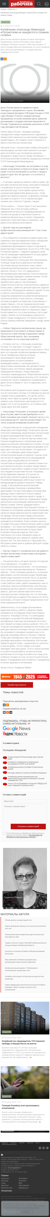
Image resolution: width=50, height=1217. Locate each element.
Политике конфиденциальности (27, 1208)
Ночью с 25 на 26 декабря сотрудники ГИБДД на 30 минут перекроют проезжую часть (27, 784)
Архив (37, 1143)
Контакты (13, 1143)
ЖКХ (20, 1183)
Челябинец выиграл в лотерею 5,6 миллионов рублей (25, 768)
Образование (24, 1185)
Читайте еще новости (17, 685)
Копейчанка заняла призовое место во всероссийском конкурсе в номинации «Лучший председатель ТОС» (26, 778)
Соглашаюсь (25, 1212)
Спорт (3, 1183)
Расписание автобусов (9, 1144)
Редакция (5, 1143)
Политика (22, 1181)
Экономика (23, 1178)
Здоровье (4, 1185)
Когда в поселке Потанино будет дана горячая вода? (25, 758)
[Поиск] (39, 4)
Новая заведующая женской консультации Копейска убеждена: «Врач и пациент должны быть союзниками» (25, 987)
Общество (5, 1178)
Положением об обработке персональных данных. (24, 836)
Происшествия (6, 1188)
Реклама (21, 1143)
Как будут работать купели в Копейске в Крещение (27, 773)
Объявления (6, 1191)
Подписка (30, 1143)
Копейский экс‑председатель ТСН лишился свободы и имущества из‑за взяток (23, 1042)
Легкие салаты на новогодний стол (18, 920)
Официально (23, 1188)
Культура (4, 1181)
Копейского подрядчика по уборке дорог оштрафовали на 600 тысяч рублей (23, 763)
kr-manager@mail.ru (14, 1168)
